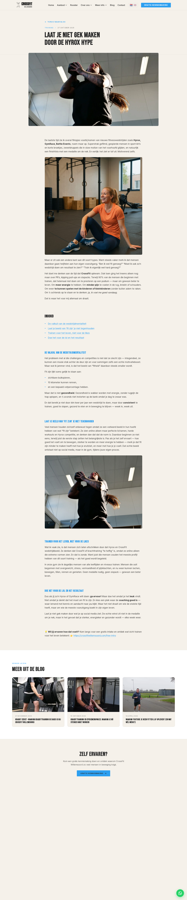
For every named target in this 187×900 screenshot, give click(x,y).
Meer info (99, 5)
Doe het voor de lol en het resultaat (66, 337)
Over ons (85, 5)
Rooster (74, 5)
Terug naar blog (56, 22)
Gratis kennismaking (156, 5)
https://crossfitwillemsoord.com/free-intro (95, 635)
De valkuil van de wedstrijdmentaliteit (67, 323)
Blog (112, 5)
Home (51, 5)
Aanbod (61, 5)
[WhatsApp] (180, 893)
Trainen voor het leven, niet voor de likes (69, 333)
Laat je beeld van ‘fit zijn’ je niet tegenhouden (71, 328)
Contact (121, 5)
